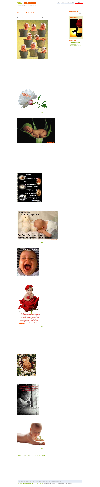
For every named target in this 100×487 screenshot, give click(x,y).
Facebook (41, 483)
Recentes (67, 2)
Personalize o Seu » (74, 38)
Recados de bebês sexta (75, 42)
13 (37, 455)
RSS (37, 483)
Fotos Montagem (78, 2)
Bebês (41, 205)
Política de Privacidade (27, 483)
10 (31, 455)
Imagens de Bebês (74, 44)
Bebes (41, 62)
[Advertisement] (42, 9)
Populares (72, 2)
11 (33, 455)
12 (35, 455)
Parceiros (33, 483)
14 (39, 455)
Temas (62, 2)
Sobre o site (20, 483)
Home (58, 2)
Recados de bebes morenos (76, 45)
